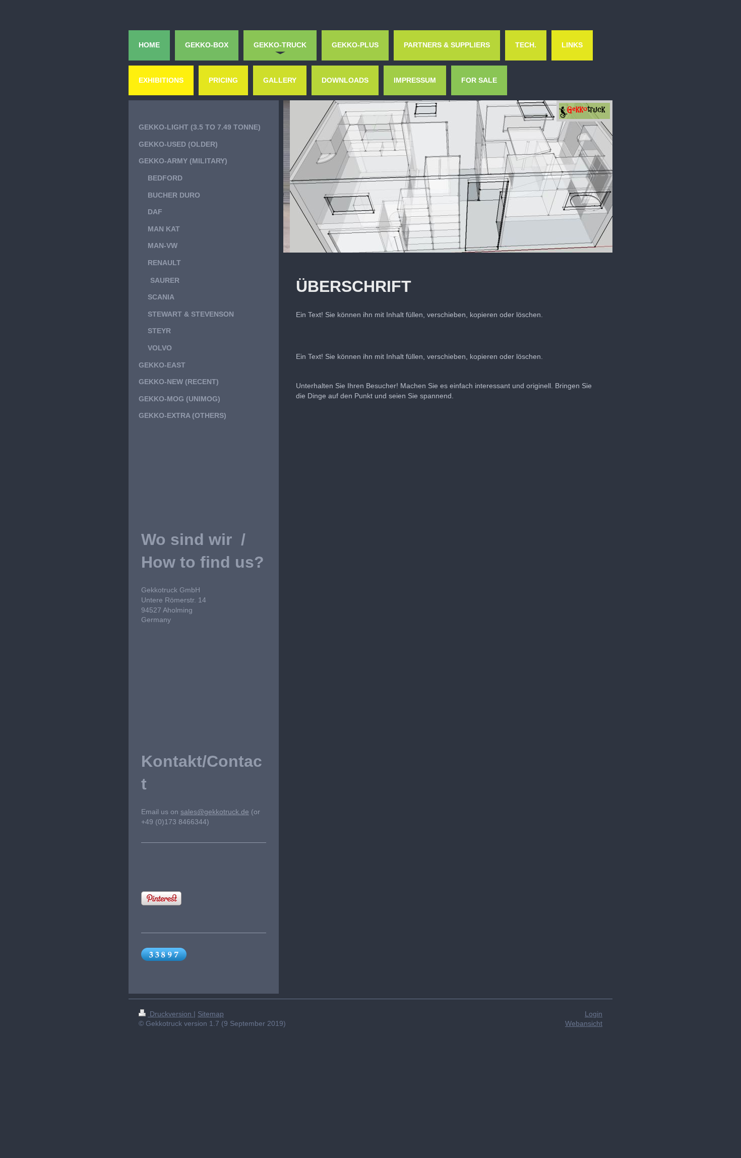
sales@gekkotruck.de (214, 812)
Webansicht (583, 1023)
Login (593, 1014)
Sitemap (211, 1014)
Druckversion (171, 1014)
